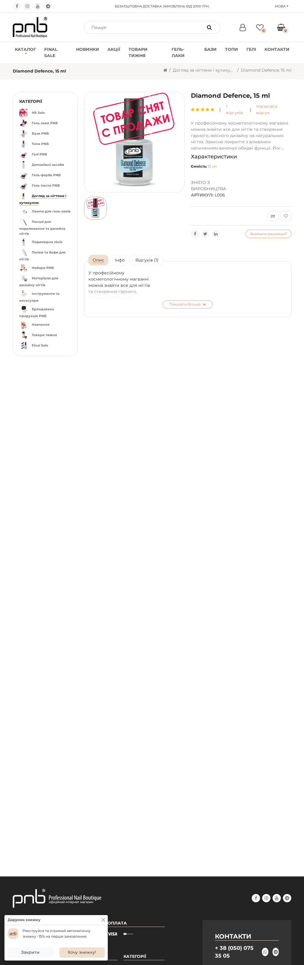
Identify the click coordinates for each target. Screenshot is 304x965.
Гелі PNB (39, 154)
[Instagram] (27, 6)
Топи (231, 49)
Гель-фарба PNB (46, 175)
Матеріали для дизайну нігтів (38, 281)
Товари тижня (138, 52)
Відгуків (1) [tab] (147, 260)
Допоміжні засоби (48, 165)
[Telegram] (48, 6)
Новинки (87, 49)
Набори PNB (43, 268)
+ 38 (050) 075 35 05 (234, 952)
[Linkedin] (216, 234)
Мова (280, 6)
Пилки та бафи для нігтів (42, 255)
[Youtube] (38, 6)
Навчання (41, 324)
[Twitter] (205, 234)
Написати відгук (267, 109)
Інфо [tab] (120, 260)
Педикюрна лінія (47, 242)
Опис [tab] (98, 260)
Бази (210, 49)
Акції (113, 49)
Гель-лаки (178, 52)
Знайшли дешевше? (268, 234)
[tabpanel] (187, 289)
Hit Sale (38, 113)
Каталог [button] (25, 49)
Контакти (277, 49)
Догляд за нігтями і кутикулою (204, 70)
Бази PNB (40, 133)
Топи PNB (40, 144)
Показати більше (185, 304)
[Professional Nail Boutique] (30, 27)
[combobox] (145, 27)
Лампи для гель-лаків (51, 211)
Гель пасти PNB (46, 185)
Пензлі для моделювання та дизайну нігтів (42, 228)
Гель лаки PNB (45, 123)
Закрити (30, 952)
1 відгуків (234, 109)
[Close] (103, 920)
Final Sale (50, 52)
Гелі (251, 49)
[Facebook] (17, 6)
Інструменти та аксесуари (39, 297)
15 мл (212, 166)
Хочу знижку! (82, 952)
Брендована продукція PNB (36, 312)
